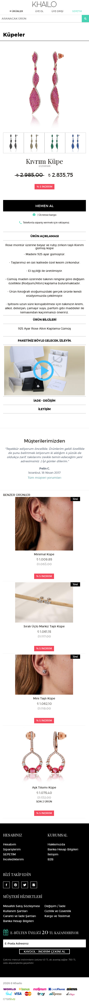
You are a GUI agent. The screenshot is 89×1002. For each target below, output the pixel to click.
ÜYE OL (39, 11)
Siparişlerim (12, 849)
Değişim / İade (54, 906)
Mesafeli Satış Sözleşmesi (21, 906)
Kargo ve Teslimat (57, 916)
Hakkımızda (56, 844)
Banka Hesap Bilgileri (63, 849)
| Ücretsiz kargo (47, 214)
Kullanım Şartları (15, 911)
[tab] (44, 236)
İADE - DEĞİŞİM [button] (44, 400)
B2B (50, 859)
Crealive (9, 999)
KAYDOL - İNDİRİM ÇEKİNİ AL (44, 951)
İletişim (53, 854)
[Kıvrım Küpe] (44, 86)
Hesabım (9, 844)
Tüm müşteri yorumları (44, 478)
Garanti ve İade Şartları (19, 916)
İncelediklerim (13, 859)
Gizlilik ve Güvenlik (57, 911)
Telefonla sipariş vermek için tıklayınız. (46, 222)
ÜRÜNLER (17, 11)
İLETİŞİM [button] (44, 409)
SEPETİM (77, 11)
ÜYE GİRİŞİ (57, 11)
